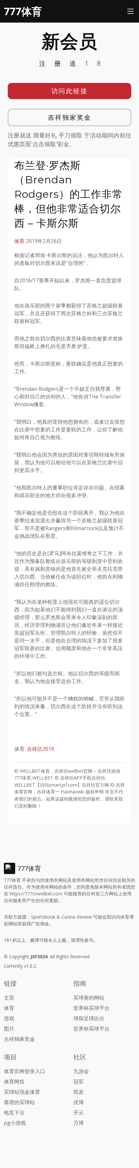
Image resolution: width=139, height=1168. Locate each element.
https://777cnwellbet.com (36, 894)
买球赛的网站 (88, 997)
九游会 (81, 1071)
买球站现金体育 (22, 1091)
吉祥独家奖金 (69, 117)
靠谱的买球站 (19, 1102)
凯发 (78, 1091)
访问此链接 (69, 90)
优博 (78, 1102)
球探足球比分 (88, 1018)
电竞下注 (14, 1112)
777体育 (23, 11)
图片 (9, 1028)
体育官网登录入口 (24, 1071)
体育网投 (14, 1081)
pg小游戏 (15, 1122)
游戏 (9, 1018)
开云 (78, 1112)
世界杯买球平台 (91, 1008)
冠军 (78, 1081)
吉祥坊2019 (41, 748)
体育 (19, 241)
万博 (78, 1122)
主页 (9, 997)
